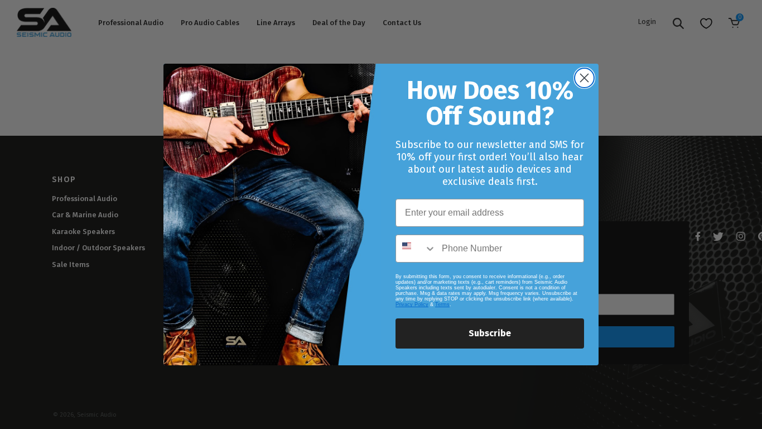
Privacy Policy (412, 304)
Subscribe (490, 333)
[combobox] (416, 248)
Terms (442, 304)
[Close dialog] (584, 78)
